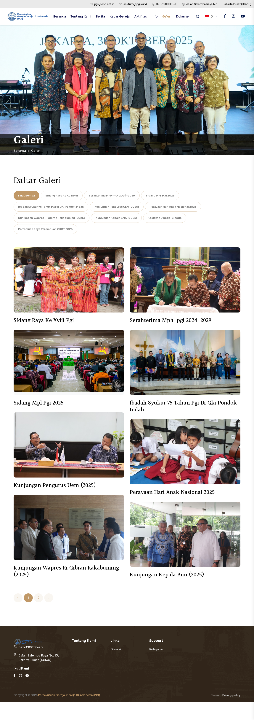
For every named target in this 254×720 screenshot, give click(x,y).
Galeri (166, 16)
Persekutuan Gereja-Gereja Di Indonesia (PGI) (69, 695)
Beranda (59, 16)
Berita (100, 16)
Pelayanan (156, 649)
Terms (215, 695)
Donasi (115, 649)
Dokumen (183, 16)
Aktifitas (140, 16)
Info (155, 16)
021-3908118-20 (30, 647)
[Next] (48, 597)
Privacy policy (231, 695)
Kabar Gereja (120, 16)
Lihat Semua (26, 195)
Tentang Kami (80, 16)
